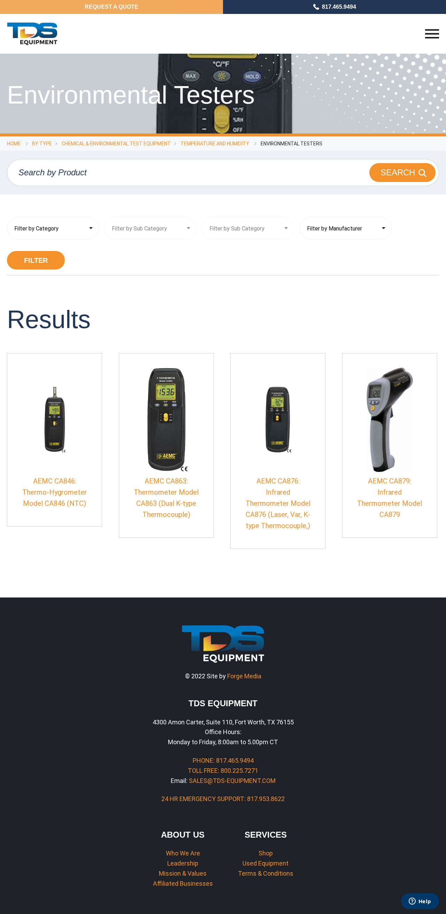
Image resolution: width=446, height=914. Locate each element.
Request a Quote (111, 7)
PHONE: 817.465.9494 (223, 760)
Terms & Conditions (265, 873)
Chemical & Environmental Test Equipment (116, 143)
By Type (42, 143)
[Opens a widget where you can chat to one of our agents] (420, 902)
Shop (266, 853)
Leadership (182, 863)
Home (14, 143)
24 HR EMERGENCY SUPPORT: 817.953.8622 (223, 798)
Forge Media (244, 676)
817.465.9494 (339, 7)
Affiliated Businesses (183, 883)
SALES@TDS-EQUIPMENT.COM (232, 780)
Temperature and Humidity (214, 143)
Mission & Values (183, 873)
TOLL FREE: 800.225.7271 (223, 770)
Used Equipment (266, 863)
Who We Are (183, 853)
